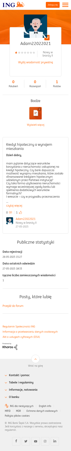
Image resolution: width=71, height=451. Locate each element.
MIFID (8, 410)
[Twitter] (26, 441)
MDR (18, 410)
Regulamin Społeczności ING (19, 326)
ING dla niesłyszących (21, 406)
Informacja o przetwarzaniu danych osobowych (30, 331)
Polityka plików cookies (17, 415)
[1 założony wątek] (35, 113)
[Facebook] (16, 441)
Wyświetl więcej (35, 124)
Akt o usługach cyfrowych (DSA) (21, 336)
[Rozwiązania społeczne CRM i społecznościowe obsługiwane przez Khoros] (10, 346)
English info (45, 406)
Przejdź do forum (13, 306)
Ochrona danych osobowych (42, 410)
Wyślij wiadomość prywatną (35, 62)
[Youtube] (35, 441)
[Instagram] (45, 441)
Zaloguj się (53, 4)
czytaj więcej (14, 205)
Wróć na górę (35, 365)
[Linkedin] (55, 441)
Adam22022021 (26, 219)
